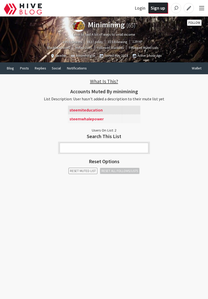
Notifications (77, 68)
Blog (10, 68)
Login (140, 8)
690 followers (72, 42)
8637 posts (94, 42)
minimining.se (85, 55)
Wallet (196, 68)
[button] (104, 81)
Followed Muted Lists (143, 48)
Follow (194, 23)
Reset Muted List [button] (83, 171)
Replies (40, 68)
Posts (24, 68)
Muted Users (83, 48)
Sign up (158, 8)
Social (56, 68)
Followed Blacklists (110, 48)
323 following (117, 42)
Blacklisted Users (58, 48)
